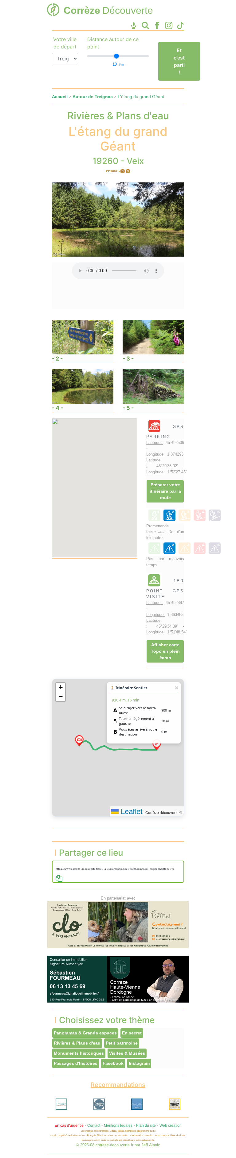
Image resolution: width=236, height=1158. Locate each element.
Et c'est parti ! (179, 61)
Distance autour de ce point (113, 43)
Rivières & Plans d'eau (77, 1043)
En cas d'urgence (69, 1125)
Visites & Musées (127, 1053)
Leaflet (131, 811)
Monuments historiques (79, 1053)
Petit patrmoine (122, 1043)
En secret (132, 1032)
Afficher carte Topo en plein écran (165, 651)
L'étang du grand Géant (141, 96)
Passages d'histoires (75, 1063)
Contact (93, 1125)
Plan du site (146, 1125)
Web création (170, 1125)
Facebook (113, 1063)
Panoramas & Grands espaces (85, 1032)
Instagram (139, 1063)
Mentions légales (118, 1125)
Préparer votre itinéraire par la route (165, 491)
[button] (156, 744)
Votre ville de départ (65, 43)
